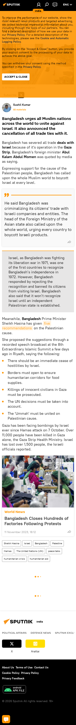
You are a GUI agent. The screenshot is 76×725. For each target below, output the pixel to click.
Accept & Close (15, 77)
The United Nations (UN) (29, 551)
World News (14, 511)
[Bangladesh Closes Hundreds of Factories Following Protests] (38, 481)
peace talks (54, 551)
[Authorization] (39, 4)
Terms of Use (24, 667)
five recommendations (26, 325)
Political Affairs (14, 633)
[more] (69, 242)
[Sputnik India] (12, 6)
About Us (8, 667)
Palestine (57, 543)
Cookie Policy (10, 673)
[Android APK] (14, 689)
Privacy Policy (16, 35)
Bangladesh (41, 543)
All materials (19, 109)
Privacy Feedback (13, 678)
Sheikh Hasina (11, 543)
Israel (27, 543)
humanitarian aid (39, 558)
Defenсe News (41, 633)
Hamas (8, 551)
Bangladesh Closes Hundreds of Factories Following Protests (36, 521)
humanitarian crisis (14, 558)
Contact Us (41, 667)
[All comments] (6, 719)
